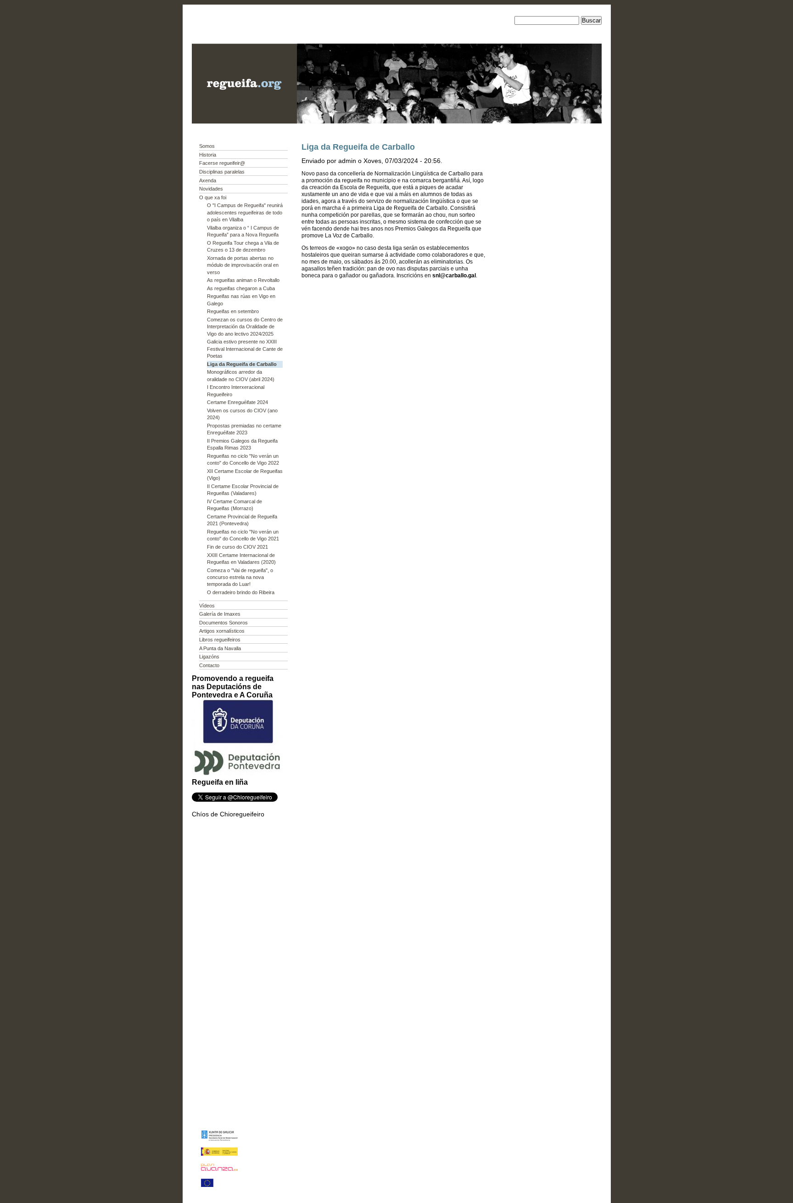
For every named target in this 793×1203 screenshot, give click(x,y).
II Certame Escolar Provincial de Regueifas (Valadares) (243, 489)
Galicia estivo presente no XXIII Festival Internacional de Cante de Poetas (245, 349)
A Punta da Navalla (220, 648)
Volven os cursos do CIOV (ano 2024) (242, 414)
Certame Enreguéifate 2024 (237, 402)
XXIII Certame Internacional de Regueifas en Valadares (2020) (241, 558)
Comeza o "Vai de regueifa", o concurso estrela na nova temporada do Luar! (240, 577)
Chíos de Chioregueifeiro (228, 814)
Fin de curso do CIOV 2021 (237, 547)
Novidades (211, 188)
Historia (207, 154)
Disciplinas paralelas (222, 171)
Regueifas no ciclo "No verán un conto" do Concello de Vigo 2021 (243, 535)
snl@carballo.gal (454, 275)
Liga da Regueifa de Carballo (242, 364)
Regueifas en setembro (233, 311)
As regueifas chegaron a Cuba (241, 288)
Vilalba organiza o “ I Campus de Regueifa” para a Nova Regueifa (243, 231)
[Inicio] (244, 121)
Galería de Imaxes (219, 614)
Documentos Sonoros (223, 622)
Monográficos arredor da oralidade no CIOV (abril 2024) (240, 375)
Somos (207, 146)
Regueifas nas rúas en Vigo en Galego (241, 299)
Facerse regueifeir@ (222, 163)
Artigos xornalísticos (222, 631)
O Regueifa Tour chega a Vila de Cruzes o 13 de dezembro (243, 246)
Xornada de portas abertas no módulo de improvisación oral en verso (243, 265)
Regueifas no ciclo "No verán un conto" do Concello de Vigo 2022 (243, 459)
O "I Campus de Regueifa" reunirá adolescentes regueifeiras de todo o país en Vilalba (245, 212)
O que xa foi (212, 197)
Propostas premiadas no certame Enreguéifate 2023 (244, 429)
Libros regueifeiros (219, 639)
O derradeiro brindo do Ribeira (240, 592)
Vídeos (207, 605)
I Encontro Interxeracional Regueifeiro (235, 390)
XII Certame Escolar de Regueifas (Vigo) (245, 474)
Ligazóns (209, 656)
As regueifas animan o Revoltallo (243, 280)
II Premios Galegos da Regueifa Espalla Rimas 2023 (242, 444)
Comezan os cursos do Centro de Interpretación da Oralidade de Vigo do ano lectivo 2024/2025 (245, 327)
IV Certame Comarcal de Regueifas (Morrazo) (234, 505)
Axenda (207, 180)
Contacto (209, 665)
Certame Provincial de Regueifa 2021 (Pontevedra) (242, 520)
